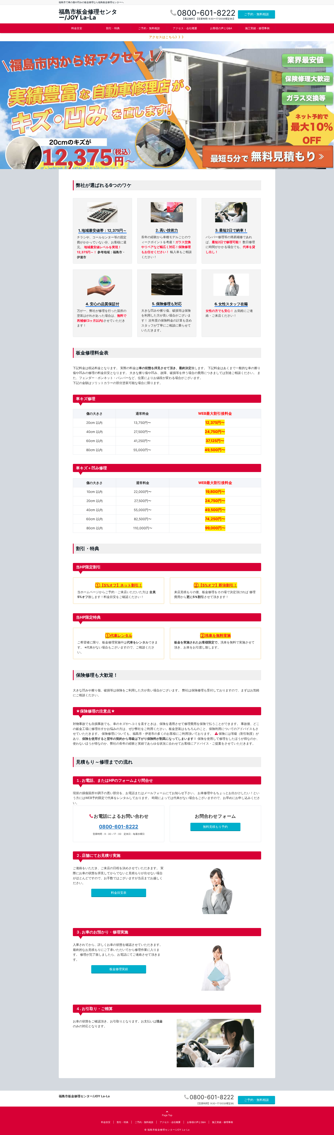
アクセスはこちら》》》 (167, 37)
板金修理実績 (118, 969)
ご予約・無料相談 (256, 14)
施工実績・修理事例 (257, 28)
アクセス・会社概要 (185, 28)
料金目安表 (118, 893)
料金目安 (76, 28)
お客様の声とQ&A (221, 28)
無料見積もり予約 (215, 827)
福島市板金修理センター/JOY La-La (88, 14)
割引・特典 (113, 28)
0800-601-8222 (118, 827)
